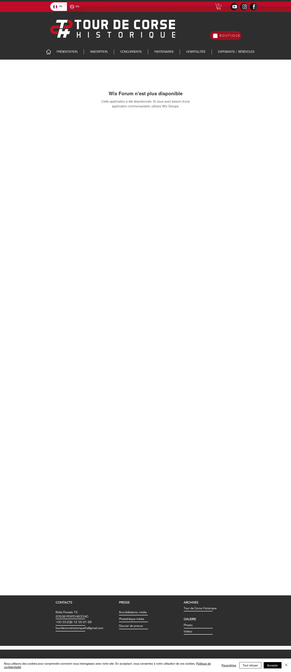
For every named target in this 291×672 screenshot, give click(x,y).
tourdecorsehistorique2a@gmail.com (79, 628)
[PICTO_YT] (234, 6)
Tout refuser (250, 665)
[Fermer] (286, 665)
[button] (218, 7)
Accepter (272, 665)
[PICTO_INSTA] (244, 6)
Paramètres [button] (229, 665)
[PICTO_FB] (254, 6)
